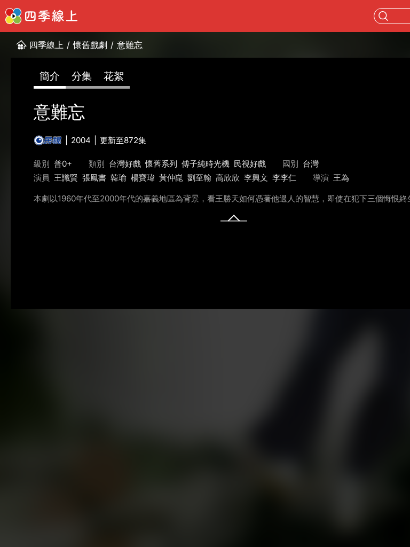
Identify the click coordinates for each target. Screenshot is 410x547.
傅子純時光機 (206, 164)
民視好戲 (250, 164)
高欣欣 (228, 178)
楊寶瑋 (143, 178)
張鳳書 (94, 178)
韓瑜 (119, 178)
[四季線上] (41, 16)
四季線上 (46, 45)
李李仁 (284, 178)
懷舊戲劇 (90, 45)
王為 (341, 178)
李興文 (256, 178)
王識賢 (66, 178)
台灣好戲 (125, 164)
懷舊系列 (161, 164)
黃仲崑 (171, 178)
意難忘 (130, 45)
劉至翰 (199, 178)
